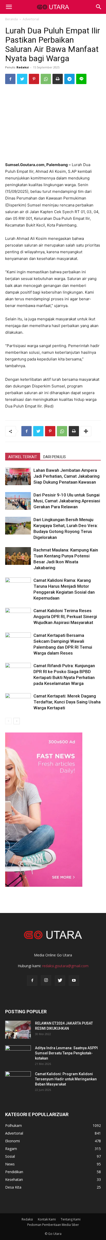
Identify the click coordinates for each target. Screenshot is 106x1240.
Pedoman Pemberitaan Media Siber (53, 1225)
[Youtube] (74, 980)
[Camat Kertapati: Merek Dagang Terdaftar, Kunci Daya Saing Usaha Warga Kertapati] (18, 702)
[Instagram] (46, 980)
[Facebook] (10, 79)
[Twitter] (22, 79)
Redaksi (22, 67)
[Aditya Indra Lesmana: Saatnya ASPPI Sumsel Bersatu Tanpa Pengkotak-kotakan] (18, 1054)
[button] (99, 7)
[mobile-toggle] (9, 7)
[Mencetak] (57, 79)
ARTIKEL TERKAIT (22, 457)
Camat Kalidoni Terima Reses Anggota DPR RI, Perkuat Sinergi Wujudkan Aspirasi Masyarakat (65, 616)
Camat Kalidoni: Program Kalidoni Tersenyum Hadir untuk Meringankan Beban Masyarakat (66, 1079)
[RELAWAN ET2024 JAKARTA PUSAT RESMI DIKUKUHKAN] (18, 1030)
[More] (86, 431)
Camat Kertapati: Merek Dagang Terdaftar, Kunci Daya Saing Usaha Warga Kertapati (67, 701)
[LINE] (81, 79)
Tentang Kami (71, 1219)
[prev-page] (8, 721)
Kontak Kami (47, 1219)
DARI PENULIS (54, 457)
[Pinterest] (34, 79)
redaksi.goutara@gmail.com (65, 965)
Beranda (11, 19)
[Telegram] (69, 79)
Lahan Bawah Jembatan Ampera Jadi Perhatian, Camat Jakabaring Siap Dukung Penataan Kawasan (66, 476)
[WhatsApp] (46, 79)
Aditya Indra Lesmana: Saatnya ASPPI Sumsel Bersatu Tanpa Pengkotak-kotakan (66, 1053)
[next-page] (16, 721)
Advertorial (31, 19)
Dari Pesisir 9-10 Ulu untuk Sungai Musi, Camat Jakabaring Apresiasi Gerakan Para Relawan (66, 500)
